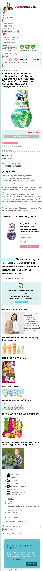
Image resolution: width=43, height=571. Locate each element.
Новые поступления (14, 510)
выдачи (8, 18)
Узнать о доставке (21, 302)
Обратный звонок (10, 31)
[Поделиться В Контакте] (3, 166)
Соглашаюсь (32, 564)
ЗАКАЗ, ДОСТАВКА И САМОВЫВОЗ (15, 51)
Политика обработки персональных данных (23, 506)
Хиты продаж (12, 513)
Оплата (9, 501)
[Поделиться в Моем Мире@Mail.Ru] (19, 166)
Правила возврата (14, 517)
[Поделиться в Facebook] (9, 166)
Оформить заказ (8, 42)
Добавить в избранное (10, 143)
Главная (10, 515)
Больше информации (15, 559)
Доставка (10, 499)
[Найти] (3, 65)
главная (5, 46)
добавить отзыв (17, 146)
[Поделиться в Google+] (16, 166)
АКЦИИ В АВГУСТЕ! (9, 48)
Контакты (10, 504)
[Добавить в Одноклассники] (6, 166)
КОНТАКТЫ (34, 51)
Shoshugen (9, 158)
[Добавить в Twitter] (13, 166)
